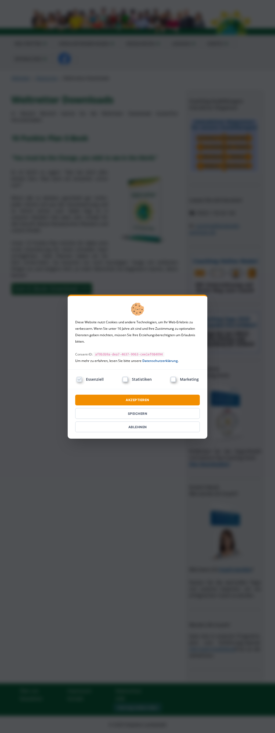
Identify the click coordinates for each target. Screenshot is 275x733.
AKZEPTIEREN (137, 400)
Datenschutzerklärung (160, 360)
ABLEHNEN (137, 427)
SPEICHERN (137, 414)
